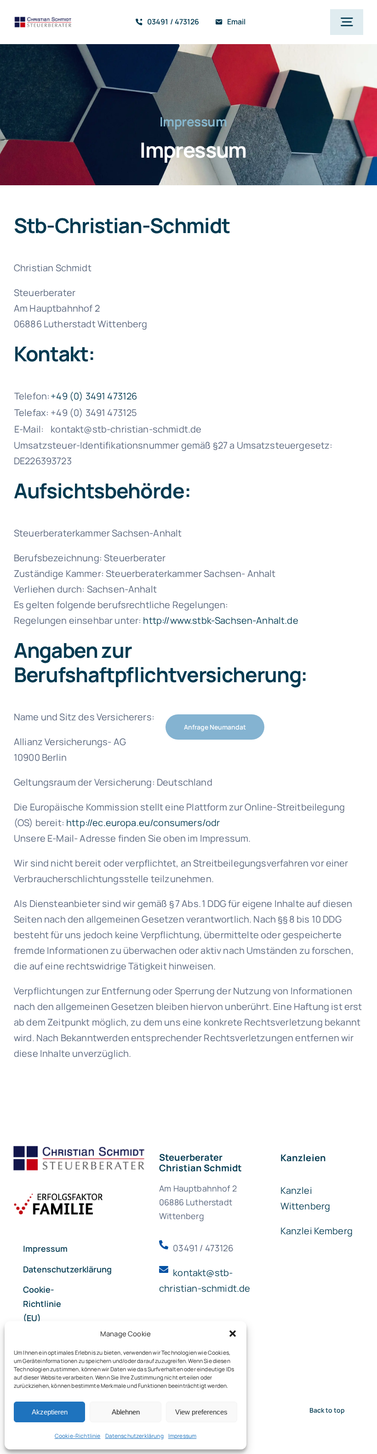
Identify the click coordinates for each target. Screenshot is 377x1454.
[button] (232, 1333)
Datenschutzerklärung (134, 1436)
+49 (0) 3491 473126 (94, 396)
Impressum (182, 1436)
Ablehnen (126, 1412)
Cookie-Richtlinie (78, 1436)
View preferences (201, 1412)
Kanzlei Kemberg (316, 1231)
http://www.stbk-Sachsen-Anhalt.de (220, 620)
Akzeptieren (50, 1412)
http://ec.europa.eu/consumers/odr (143, 822)
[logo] (43, 20)
